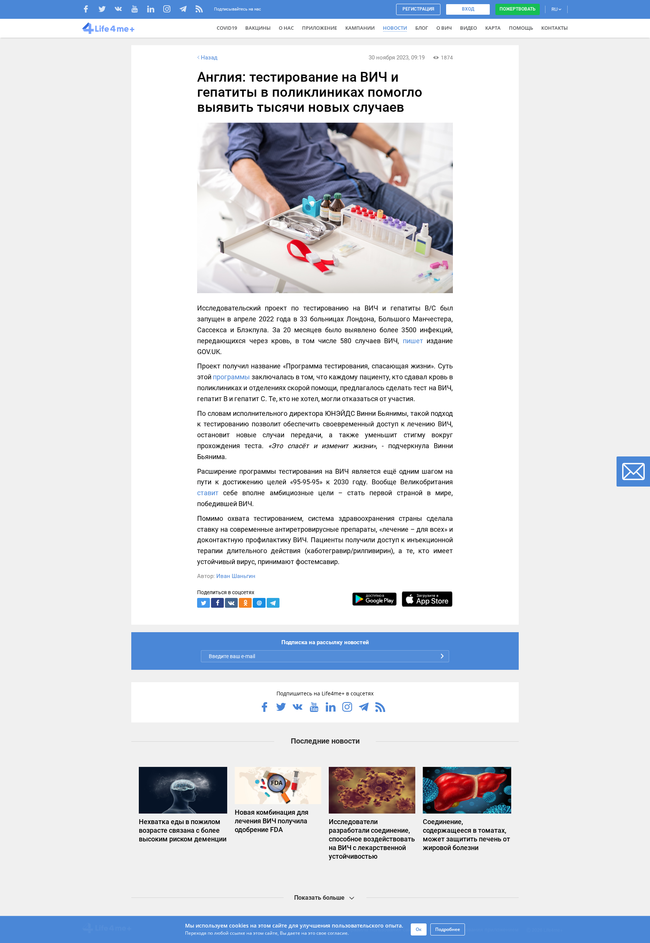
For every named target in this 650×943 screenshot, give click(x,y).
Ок (419, 929)
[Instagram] (170, 10)
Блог (421, 27)
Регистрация (418, 9)
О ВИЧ (444, 27)
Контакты (554, 27)
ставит (208, 493)
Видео (468, 27)
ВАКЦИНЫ (257, 27)
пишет (413, 341)
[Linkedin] (154, 10)
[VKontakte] (122, 10)
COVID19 (227, 27)
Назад (209, 57)
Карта (493, 27)
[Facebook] (89, 10)
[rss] (199, 10)
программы (231, 377)
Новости (395, 27)
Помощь (521, 27)
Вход (468, 9)
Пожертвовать (518, 9)
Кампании (360, 27)
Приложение (319, 27)
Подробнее (447, 929)
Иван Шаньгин (235, 576)
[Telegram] (186, 10)
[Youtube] (138, 10)
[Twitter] (106, 10)
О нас (286, 27)
